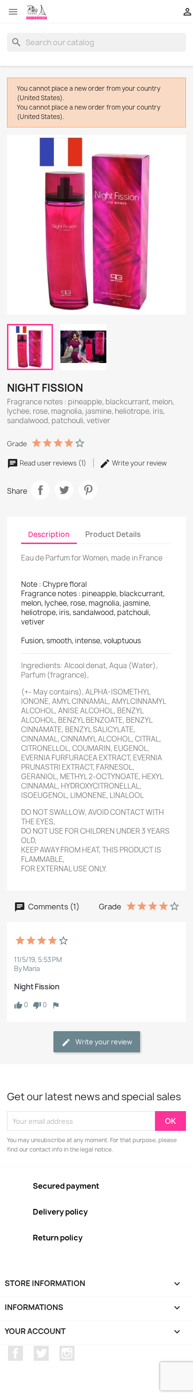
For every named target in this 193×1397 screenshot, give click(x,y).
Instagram (66, 1353)
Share (40, 490)
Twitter (41, 1353)
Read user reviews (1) (53, 462)
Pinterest (88, 490)
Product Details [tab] (113, 534)
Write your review (139, 462)
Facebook (15, 1353)
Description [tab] (49, 534)
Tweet (64, 490)
